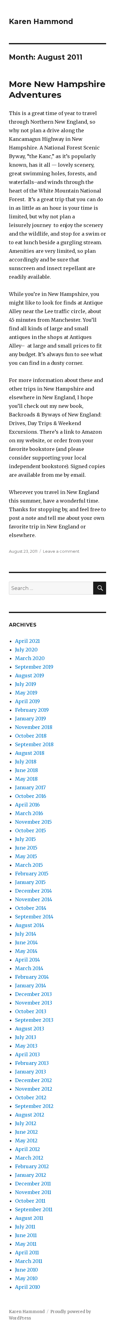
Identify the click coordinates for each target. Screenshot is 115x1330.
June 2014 (26, 942)
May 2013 (26, 1046)
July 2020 (26, 650)
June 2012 (26, 1132)
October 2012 (30, 1097)
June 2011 (26, 1235)
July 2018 (25, 762)
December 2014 (33, 891)
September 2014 (34, 917)
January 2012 (30, 1175)
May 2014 (26, 951)
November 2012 (33, 1089)
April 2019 (27, 701)
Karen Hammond (41, 21)
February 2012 (32, 1166)
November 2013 (33, 1003)
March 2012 (29, 1158)
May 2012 (26, 1140)
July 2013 (25, 1037)
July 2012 (25, 1123)
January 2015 (30, 882)
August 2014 (29, 925)
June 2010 (26, 1270)
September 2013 (34, 1020)
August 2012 (29, 1115)
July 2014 (25, 934)
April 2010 (27, 1287)
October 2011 (30, 1201)
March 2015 (29, 865)
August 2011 (29, 1218)
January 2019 (30, 718)
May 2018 (26, 779)
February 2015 (31, 873)
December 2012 (33, 1080)
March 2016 (29, 813)
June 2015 (26, 848)
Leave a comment (61, 551)
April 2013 (27, 1054)
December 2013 (33, 994)
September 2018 (34, 744)
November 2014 (33, 899)
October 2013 (30, 1011)
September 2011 (33, 1209)
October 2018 (31, 736)
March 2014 (29, 968)
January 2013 (30, 1072)
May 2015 (26, 856)
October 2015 (30, 830)
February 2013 (32, 1063)
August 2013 (29, 1028)
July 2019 (25, 684)
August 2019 (29, 675)
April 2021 (27, 641)
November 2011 (33, 1192)
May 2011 (25, 1244)
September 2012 (34, 1106)
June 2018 (26, 770)
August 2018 (29, 753)
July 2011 (25, 1227)
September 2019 (34, 667)
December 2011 (33, 1184)
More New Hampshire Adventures (57, 89)
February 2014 (32, 977)
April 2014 (27, 960)
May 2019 (26, 693)
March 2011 (28, 1261)
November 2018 (33, 727)
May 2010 (26, 1278)
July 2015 (25, 839)
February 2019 (32, 710)
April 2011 (27, 1252)
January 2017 (30, 787)
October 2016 (30, 796)
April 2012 (27, 1149)
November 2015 (33, 822)
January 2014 (30, 985)
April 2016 (27, 805)
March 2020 (30, 658)
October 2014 (30, 908)
